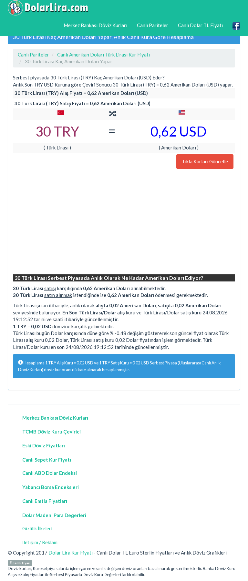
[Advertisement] (124, 222)
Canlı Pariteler (152, 25)
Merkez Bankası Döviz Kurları (95, 25)
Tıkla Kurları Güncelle (205, 161)
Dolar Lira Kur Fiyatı (70, 553)
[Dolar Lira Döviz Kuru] (48, 7)
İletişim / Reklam (39, 542)
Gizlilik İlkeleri (37, 528)
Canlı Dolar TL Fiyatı (200, 25)
